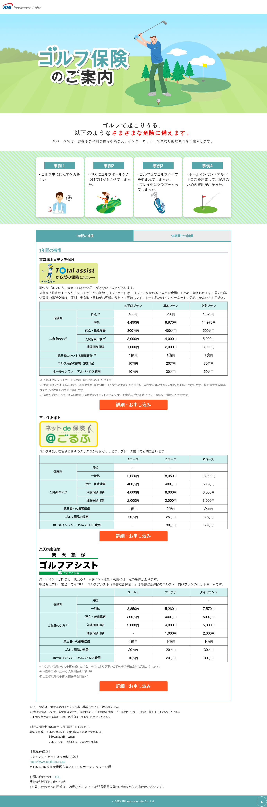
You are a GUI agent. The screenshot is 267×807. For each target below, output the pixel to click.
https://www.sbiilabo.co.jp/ (47, 761)
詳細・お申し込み (133, 404)
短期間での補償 (182, 235)
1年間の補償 (85, 235)
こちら (56, 776)
